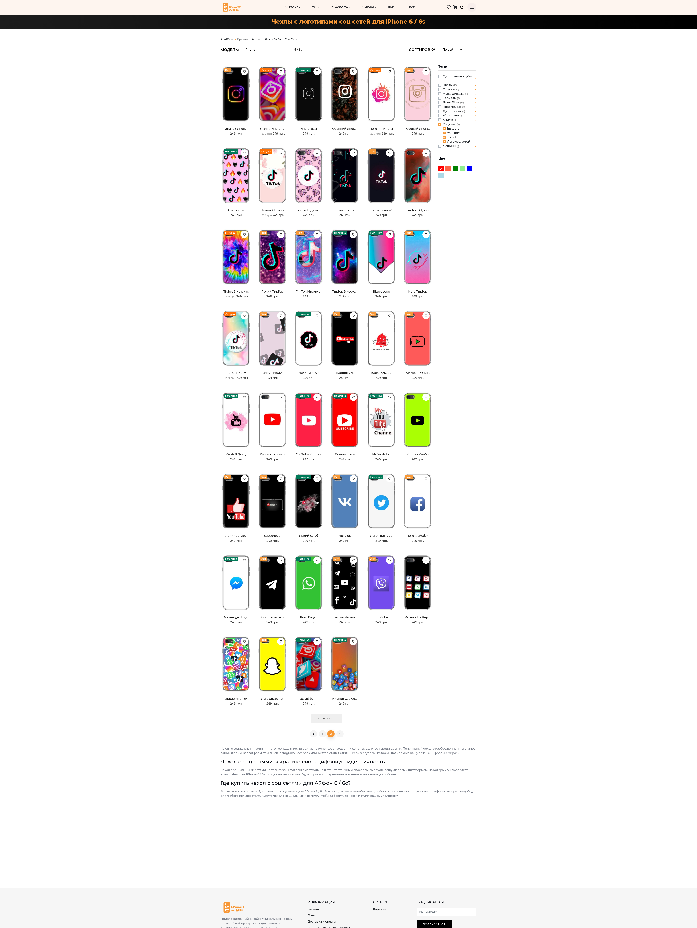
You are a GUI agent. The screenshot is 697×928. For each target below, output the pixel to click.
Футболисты (452, 111)
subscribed (272, 535)
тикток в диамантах (308, 210)
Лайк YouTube (236, 535)
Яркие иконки (236, 698)
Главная (314, 909)
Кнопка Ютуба (418, 454)
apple (256, 39)
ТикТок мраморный (308, 291)
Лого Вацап (308, 617)
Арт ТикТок (235, 210)
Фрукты (449, 89)
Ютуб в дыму (236, 454)
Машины (450, 146)
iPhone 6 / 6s (272, 39)
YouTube (453, 133)
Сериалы (450, 98)
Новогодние (452, 107)
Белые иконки (345, 617)
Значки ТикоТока (272, 373)
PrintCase (227, 39)
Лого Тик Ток (309, 373)
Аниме (448, 120)
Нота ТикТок (417, 291)
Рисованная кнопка (417, 373)
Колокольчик (381, 373)
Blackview (340, 7)
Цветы (448, 85)
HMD (391, 7)
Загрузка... (327, 718)
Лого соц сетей (458, 141)
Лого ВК (345, 535)
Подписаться (345, 454)
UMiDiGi (368, 7)
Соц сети (450, 124)
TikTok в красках (236, 291)
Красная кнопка (272, 454)
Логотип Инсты (381, 128)
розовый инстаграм (417, 128)
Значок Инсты (236, 128)
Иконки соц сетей (345, 698)
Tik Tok (452, 137)
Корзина (379, 909)
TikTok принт (236, 373)
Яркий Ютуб (308, 535)
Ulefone (292, 7)
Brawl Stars (451, 102)
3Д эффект (308, 698)
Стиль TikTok (344, 210)
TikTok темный (381, 210)
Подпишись (345, 373)
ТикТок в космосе (345, 291)
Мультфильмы (454, 93)
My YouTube (381, 454)
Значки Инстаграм (272, 128)
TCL (315, 7)
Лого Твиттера (381, 535)
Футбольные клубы (457, 76)
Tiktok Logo (381, 291)
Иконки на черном (417, 617)
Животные (451, 115)
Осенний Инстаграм (345, 128)
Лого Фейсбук (417, 535)
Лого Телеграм (272, 617)
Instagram (455, 128)
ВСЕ (412, 7)
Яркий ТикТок (272, 291)
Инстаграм (308, 128)
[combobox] (265, 50)
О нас (312, 915)
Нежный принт (272, 210)
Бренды (242, 39)
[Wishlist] (244, 71)
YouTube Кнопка (308, 454)
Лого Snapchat (272, 698)
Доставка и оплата (322, 921)
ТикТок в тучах (417, 210)
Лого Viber (381, 617)
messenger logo (236, 617)
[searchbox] (265, 50)
